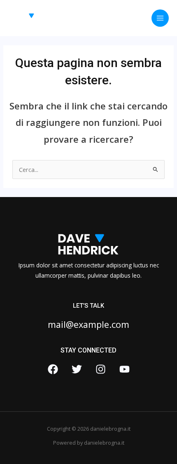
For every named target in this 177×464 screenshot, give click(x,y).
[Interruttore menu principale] (160, 18)
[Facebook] (53, 369)
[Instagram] (100, 369)
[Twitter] (77, 369)
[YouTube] (124, 369)
